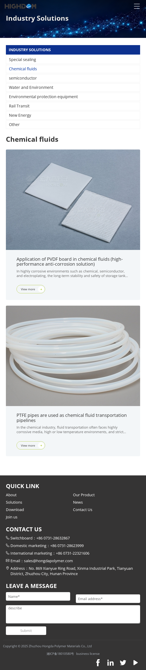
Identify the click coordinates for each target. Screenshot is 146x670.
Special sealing (22, 59)
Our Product (84, 494)
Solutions (14, 502)
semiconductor (23, 78)
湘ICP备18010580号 (60, 654)
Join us (11, 517)
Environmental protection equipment (43, 97)
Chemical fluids (23, 69)
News (78, 502)
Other (14, 124)
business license (88, 654)
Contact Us (82, 509)
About (11, 494)
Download (15, 509)
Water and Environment (31, 87)
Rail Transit (19, 106)
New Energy (20, 115)
